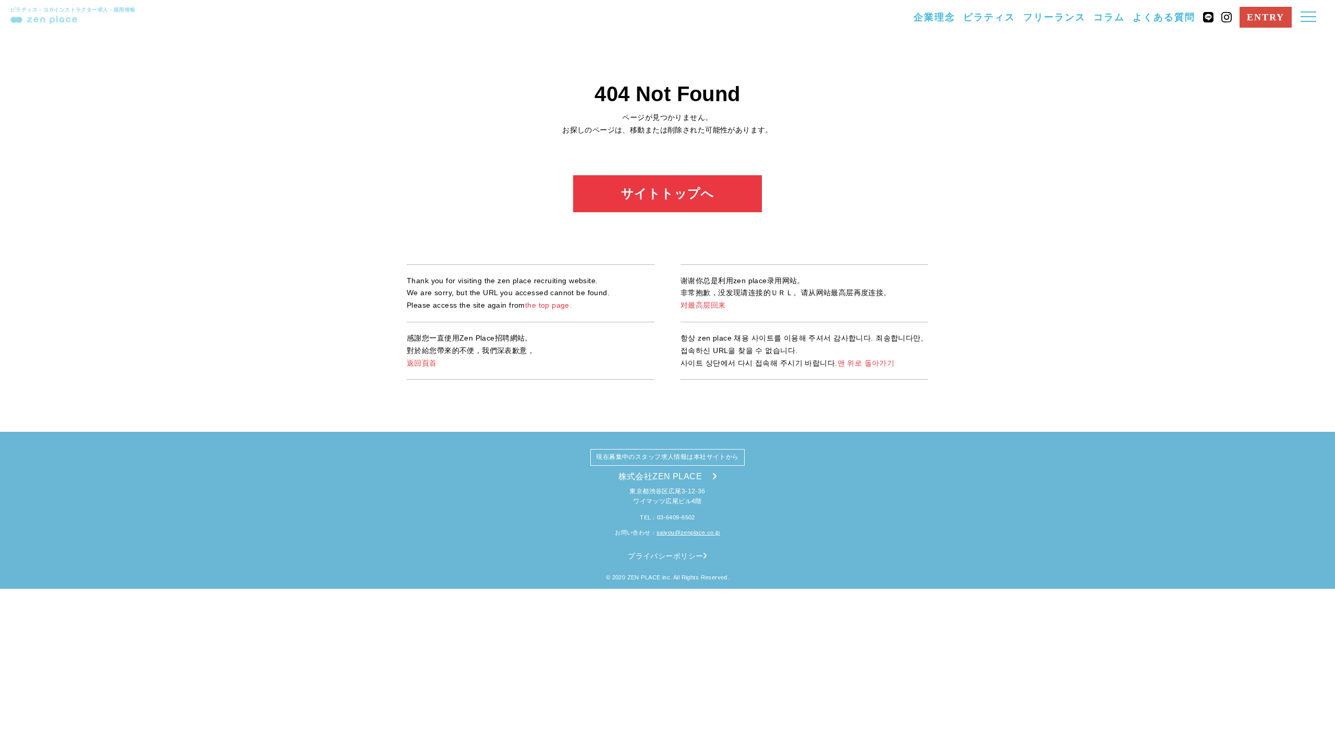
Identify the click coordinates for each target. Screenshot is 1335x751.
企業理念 (934, 17)
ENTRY (1265, 17)
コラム (1109, 17)
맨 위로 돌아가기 (866, 363)
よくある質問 (1164, 17)
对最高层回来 (703, 305)
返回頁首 (422, 363)
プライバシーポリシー (665, 556)
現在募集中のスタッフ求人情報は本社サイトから (667, 457)
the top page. (548, 305)
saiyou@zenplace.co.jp (688, 532)
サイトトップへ (667, 193)
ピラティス (989, 17)
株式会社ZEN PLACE (660, 476)
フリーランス (1054, 17)
